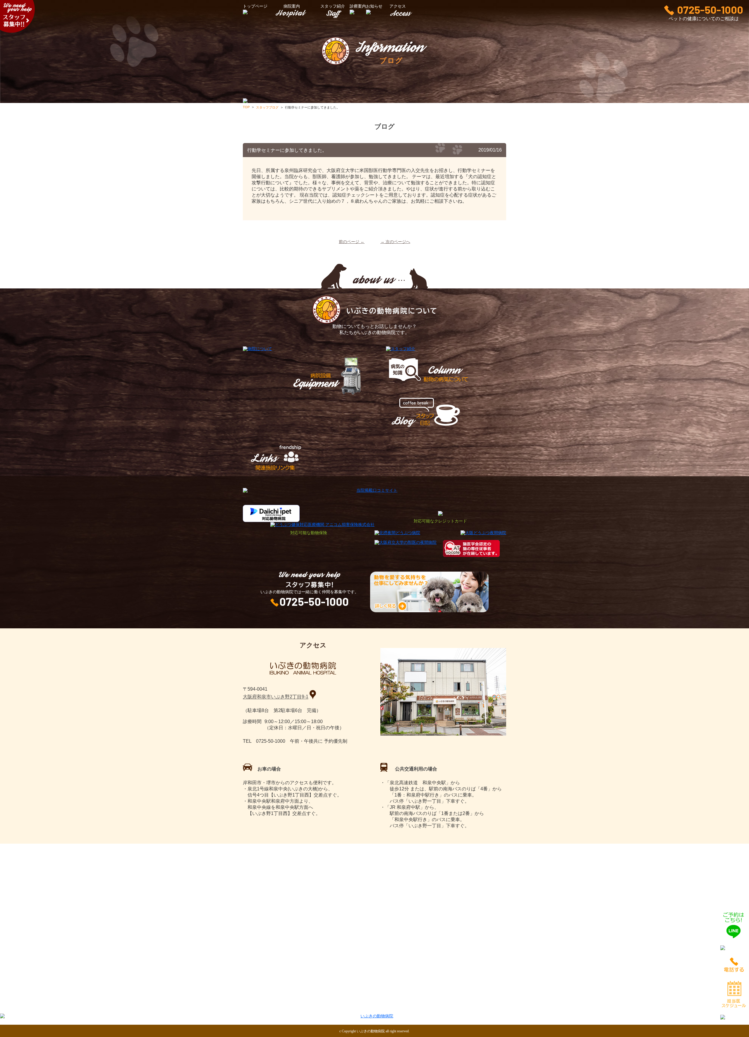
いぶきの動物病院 (371, 1031)
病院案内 (292, 6)
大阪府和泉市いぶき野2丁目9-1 (275, 696)
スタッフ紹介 (332, 6)
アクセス (484, 1005)
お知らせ (444, 1005)
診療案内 (354, 1005)
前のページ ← (352, 242)
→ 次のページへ (395, 242)
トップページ (269, 1005)
